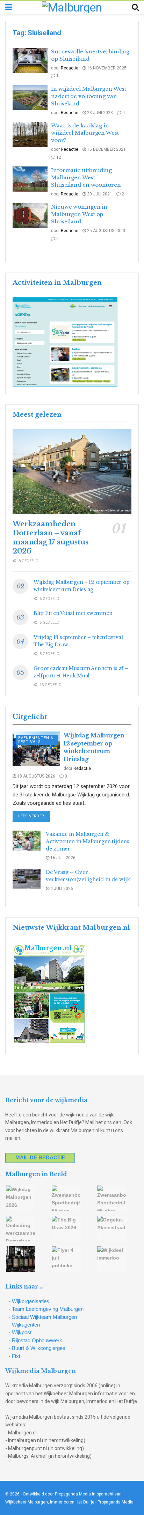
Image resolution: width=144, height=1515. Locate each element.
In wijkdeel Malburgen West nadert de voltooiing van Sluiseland (88, 96)
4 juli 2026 (61, 888)
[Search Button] (135, 7)
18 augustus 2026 (35, 776)
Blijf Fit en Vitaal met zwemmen (73, 613)
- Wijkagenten (24, 1325)
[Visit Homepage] (72, 7)
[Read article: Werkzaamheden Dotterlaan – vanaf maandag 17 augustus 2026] (72, 471)
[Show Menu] (8, 7)
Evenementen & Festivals (36, 740)
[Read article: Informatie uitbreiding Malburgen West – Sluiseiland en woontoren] (30, 179)
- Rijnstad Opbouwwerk (35, 1340)
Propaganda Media (116, 1502)
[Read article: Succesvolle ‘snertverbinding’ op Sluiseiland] (30, 60)
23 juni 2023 (99, 112)
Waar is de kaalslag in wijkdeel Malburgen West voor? (85, 132)
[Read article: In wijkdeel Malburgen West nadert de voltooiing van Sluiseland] (30, 97)
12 (58, 157)
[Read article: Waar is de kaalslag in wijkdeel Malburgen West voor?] (30, 134)
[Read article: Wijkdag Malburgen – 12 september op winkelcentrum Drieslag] (36, 748)
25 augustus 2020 (105, 230)
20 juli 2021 (99, 194)
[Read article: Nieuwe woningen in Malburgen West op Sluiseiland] (30, 215)
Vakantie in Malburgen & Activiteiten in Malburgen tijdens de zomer (87, 841)
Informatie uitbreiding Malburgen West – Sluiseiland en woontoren (86, 177)
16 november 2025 (106, 68)
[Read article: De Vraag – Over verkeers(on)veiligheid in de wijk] (27, 879)
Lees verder (34, 816)
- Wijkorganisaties (29, 1301)
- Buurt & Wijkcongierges (37, 1348)
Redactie (69, 68)
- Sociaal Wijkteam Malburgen (43, 1317)
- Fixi (14, 1356)
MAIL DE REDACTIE (40, 1157)
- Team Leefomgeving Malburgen (46, 1309)
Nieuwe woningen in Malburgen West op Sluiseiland (79, 214)
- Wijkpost (20, 1332)
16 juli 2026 (62, 857)
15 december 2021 (106, 149)
